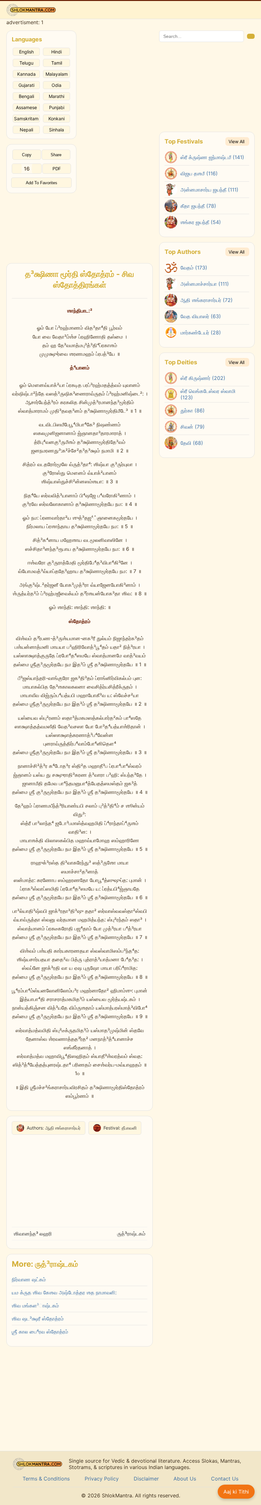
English (26, 51)
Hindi (56, 51)
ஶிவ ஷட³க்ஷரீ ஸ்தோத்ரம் (38, 1318)
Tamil (56, 63)
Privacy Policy (102, 1478)
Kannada (26, 74)
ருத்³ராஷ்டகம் (131, 1233)
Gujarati (26, 85)
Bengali (26, 96)
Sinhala (56, 129)
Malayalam (57, 74)
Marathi (56, 96)
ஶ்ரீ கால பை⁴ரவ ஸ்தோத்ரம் (40, 1331)
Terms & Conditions (46, 1478)
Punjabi (56, 107)
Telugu (26, 63)
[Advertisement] (41, 225)
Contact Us (224, 1478)
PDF (57, 168)
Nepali (26, 129)
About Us (184, 1478)
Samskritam (26, 118)
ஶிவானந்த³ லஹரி (33, 1233)
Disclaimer (146, 1478)
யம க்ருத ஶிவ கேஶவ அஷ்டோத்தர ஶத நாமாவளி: (64, 1292)
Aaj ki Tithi (236, 1491)
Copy (27, 154)
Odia (56, 85)
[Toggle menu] (250, 10)
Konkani (56, 118)
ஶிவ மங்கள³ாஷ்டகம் (35, 1305)
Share (56, 154)
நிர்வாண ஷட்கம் (29, 1279)
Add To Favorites (41, 182)
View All (236, 141)
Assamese (26, 107)
